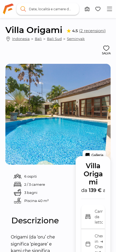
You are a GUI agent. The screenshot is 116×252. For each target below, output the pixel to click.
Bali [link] (38, 39)
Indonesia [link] (21, 39)
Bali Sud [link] (54, 39)
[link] (8, 9)
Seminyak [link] (76, 39)
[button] (87, 9)
